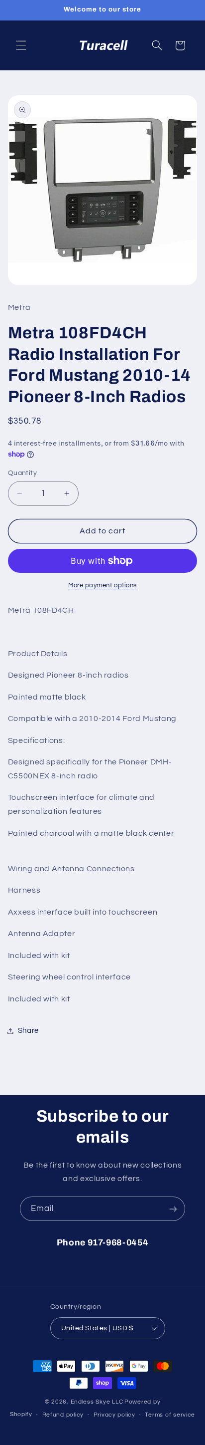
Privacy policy (114, 1415)
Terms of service (170, 1415)
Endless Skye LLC (97, 1402)
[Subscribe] (173, 1209)
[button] (20, 45)
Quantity (22, 473)
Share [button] (28, 1030)
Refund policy (63, 1415)
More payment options (102, 585)
